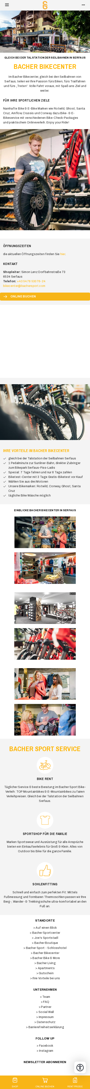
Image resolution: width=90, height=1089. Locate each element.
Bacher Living (46, 963)
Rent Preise (75, 1086)
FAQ (46, 1001)
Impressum (46, 1017)
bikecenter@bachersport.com (24, 286)
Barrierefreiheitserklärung (46, 1027)
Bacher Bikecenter (46, 953)
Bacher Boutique (46, 943)
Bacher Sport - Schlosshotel (46, 948)
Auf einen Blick (46, 927)
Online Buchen (45, 1086)
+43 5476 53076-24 (31, 281)
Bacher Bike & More (46, 958)
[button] (7, 5)
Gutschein (46, 973)
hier (62, 254)
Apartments (46, 968)
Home (45, 5)
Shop (15, 1086)
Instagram (46, 1050)
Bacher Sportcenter (46, 932)
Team (46, 996)
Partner (46, 1007)
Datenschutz (46, 1022)
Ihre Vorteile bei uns (46, 978)
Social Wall (46, 1012)
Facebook (46, 1045)
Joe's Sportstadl (46, 937)
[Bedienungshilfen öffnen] (80, 1067)
